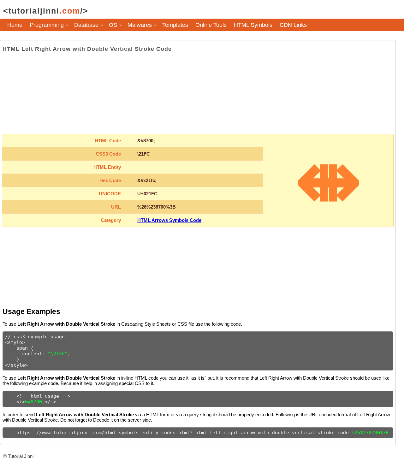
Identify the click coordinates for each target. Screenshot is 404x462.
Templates (175, 25)
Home (14, 25)
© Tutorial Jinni (18, 456)
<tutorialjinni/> (45, 10)
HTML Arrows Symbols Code (169, 220)
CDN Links (293, 25)
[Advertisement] (198, 93)
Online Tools (211, 25)
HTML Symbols (253, 25)
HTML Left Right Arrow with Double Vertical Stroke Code (87, 49)
